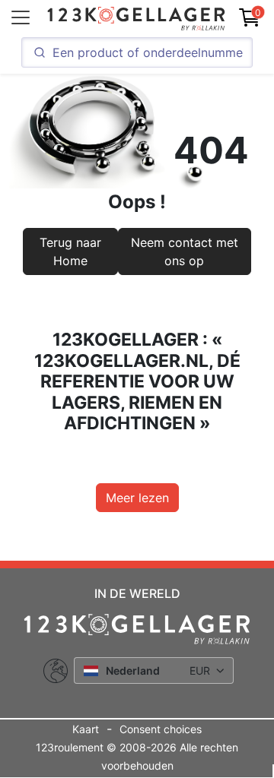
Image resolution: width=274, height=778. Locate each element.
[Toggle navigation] (20, 17)
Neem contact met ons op (184, 251)
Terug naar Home (70, 251)
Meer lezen (137, 497)
